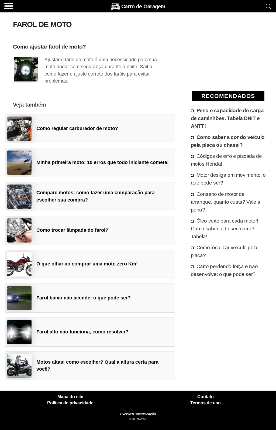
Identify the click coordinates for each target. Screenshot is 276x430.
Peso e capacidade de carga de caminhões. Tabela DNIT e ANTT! (227, 118)
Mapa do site (70, 397)
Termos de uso (205, 403)
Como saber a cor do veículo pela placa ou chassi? (228, 141)
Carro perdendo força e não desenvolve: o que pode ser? (224, 270)
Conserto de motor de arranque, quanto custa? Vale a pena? (225, 202)
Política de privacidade (70, 403)
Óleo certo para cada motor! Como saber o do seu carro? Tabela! (224, 228)
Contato (205, 397)
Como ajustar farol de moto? (49, 46)
